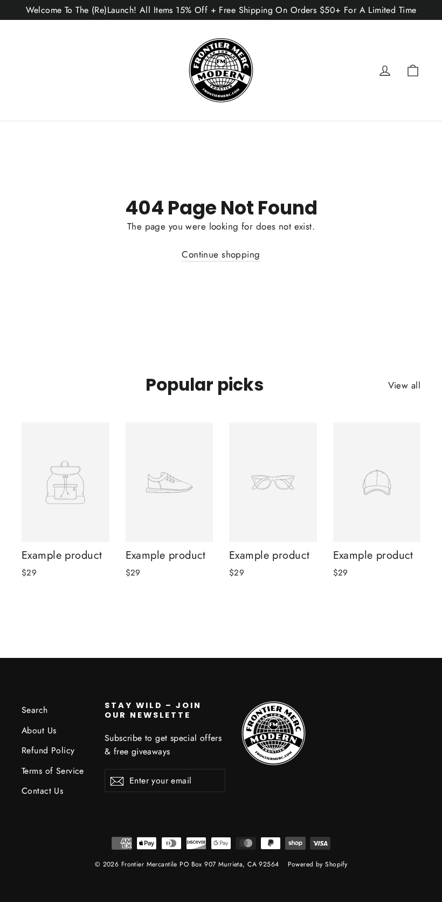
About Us (39, 730)
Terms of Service (53, 771)
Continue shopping (221, 254)
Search (35, 710)
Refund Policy (48, 750)
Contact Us (42, 791)
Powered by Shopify (318, 864)
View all (404, 385)
